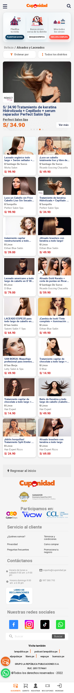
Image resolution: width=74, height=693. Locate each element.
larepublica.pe (21, 651)
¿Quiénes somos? (16, 536)
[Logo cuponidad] (37, 6)
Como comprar (51, 544)
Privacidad (12, 544)
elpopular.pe (16, 656)
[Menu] (7, 5)
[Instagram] (29, 624)
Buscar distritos (37, 37)
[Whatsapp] (60, 624)
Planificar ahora (15, 37)
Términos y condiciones (50, 537)
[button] (31, 129)
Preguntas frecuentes (18, 549)
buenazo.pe (58, 656)
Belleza (8, 47)
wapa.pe (44, 656)
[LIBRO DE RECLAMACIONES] (19, 596)
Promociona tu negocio (51, 551)
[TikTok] (44, 624)
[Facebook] (13, 624)
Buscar (58, 636)
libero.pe (30, 656)
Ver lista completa (59, 37)
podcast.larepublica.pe (45, 651)
